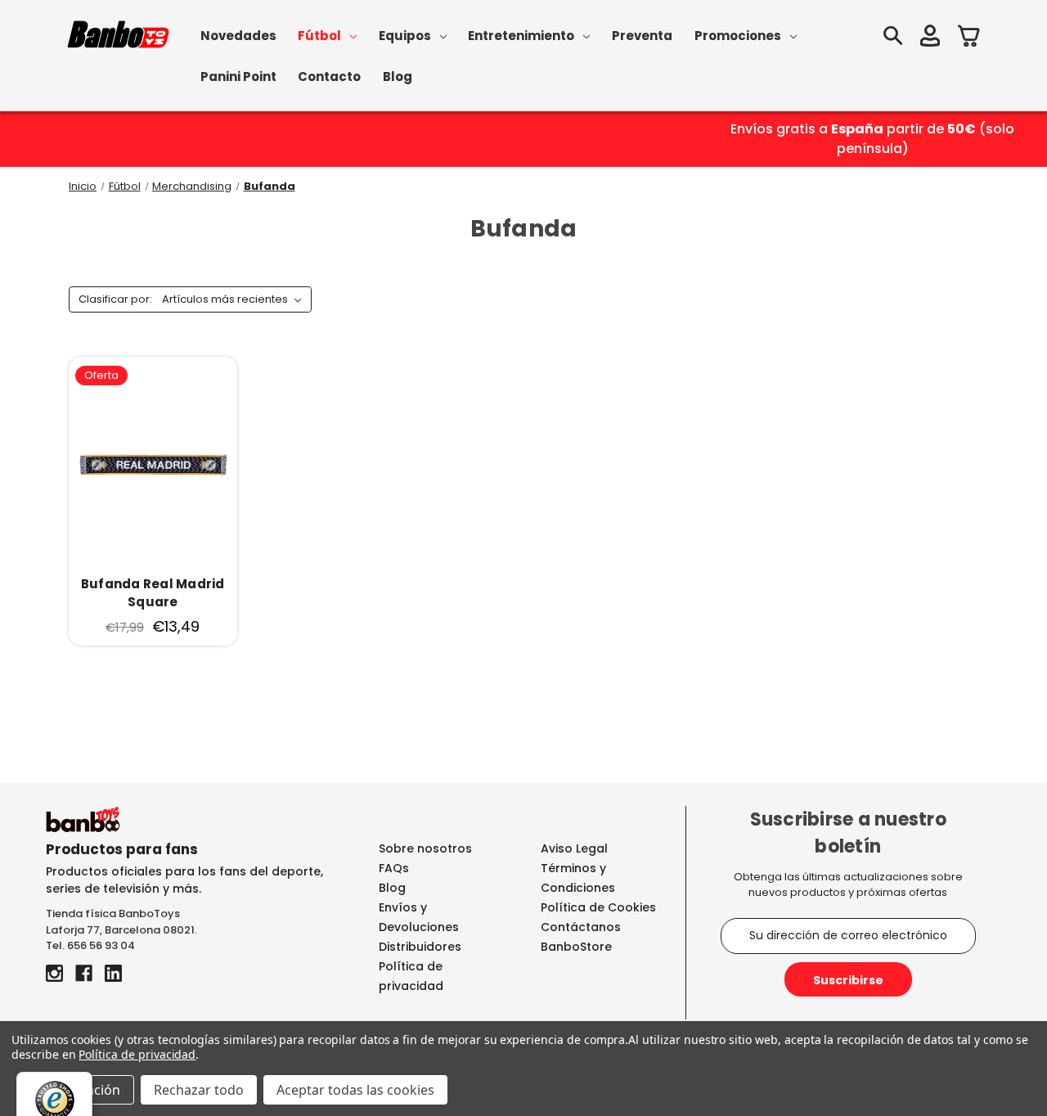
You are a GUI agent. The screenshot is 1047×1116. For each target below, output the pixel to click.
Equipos (405, 35)
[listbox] (235, 299)
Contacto (329, 76)
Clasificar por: (115, 299)
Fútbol (319, 35)
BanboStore (576, 946)
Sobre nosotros (425, 848)
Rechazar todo (199, 1090)
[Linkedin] (113, 973)
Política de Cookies (598, 907)
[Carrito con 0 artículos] (969, 38)
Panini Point (238, 76)
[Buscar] (892, 38)
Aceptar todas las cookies (355, 1090)
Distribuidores (420, 946)
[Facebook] (83, 973)
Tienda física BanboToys (113, 913)
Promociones (737, 35)
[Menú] (1021, 1081)
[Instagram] (54, 973)
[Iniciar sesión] (930, 38)
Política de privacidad (137, 1054)
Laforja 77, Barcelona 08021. (121, 930)
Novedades (238, 35)
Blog (397, 76)
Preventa (642, 35)
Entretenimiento (521, 35)
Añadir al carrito (152, 464)
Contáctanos (581, 927)
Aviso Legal (574, 848)
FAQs (394, 868)
